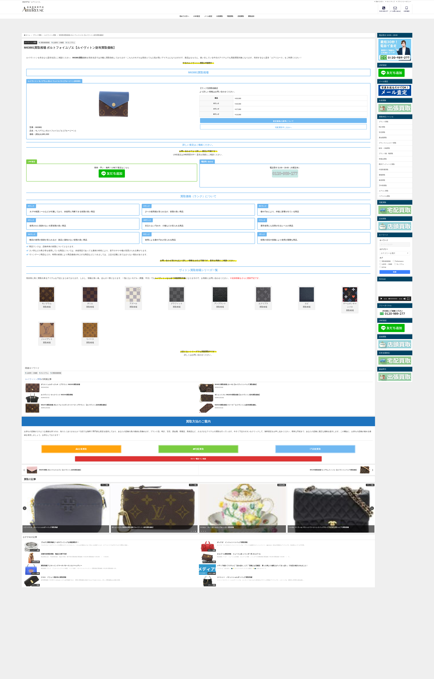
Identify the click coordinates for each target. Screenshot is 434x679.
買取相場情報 (45, 42)
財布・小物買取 (384, 148)
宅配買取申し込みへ (283, 127)
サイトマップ (391, 1)
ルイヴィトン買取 (30, 42)
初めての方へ (380, 1)
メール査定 (208, 16)
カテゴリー (384, 249)
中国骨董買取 (383, 169)
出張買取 (219, 16)
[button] (394, 291)
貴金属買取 (383, 137)
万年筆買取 (383, 185)
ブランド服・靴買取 (386, 153)
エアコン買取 (383, 191)
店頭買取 (241, 16)
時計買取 (382, 127)
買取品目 (251, 16)
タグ (381, 258)
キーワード (384, 240)
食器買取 (382, 180)
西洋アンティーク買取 (387, 164)
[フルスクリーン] (408, 299)
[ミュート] (404, 299)
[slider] (393, 298)
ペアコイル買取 (384, 196)
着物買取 (382, 175)
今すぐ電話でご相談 (198, 459)
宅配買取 (230, 16)
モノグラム (71, 42)
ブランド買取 (383, 121)
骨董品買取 (383, 159)
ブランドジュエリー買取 (387, 143)
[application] (394, 292)
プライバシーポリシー (404, 1)
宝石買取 (382, 132)
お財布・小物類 (58, 42)
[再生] (381, 299)
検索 (395, 272)
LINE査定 (196, 16)
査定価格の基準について (283, 121)
